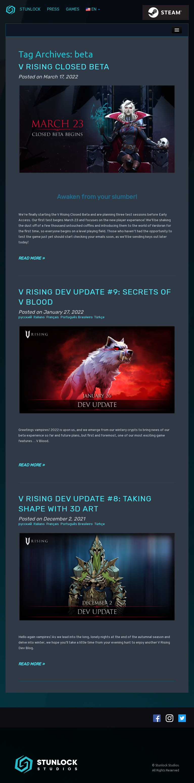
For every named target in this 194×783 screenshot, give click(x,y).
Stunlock (30, 9)
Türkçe (99, 317)
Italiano (39, 317)
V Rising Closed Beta (63, 66)
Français (52, 317)
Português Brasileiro (76, 317)
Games (72, 9)
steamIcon (165, 14)
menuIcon (10, 9)
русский (25, 317)
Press (53, 9)
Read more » (31, 258)
